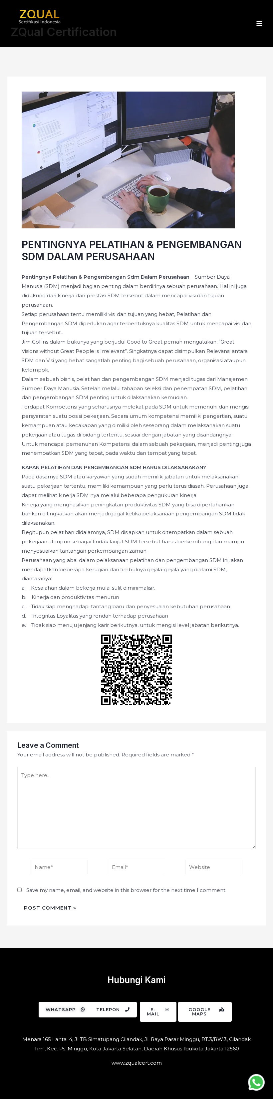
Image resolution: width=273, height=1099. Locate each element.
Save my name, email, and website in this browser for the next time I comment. (126, 890)
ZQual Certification (64, 32)
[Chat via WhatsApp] (256, 1082)
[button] (65, 1009)
